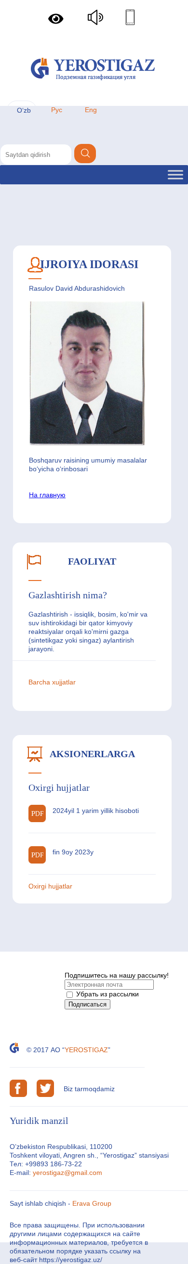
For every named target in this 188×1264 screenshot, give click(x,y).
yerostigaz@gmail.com (67, 1172)
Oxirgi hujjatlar (50, 886)
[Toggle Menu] (175, 174)
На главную (47, 495)
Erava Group (91, 1203)
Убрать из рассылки (106, 994)
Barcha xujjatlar (52, 682)
